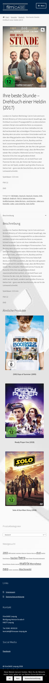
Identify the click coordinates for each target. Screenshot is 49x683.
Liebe (12, 204)
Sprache (14, 17)
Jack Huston (31, 201)
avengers (18, 553)
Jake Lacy (40, 201)
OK (10, 678)
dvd (38, 552)
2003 (5, 552)
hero (21, 557)
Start (7, 17)
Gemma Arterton (29, 198)
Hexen (31, 558)
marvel (17, 564)
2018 (9, 553)
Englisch (6, 198)
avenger (13, 553)
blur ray (34, 553)
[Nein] (46, 676)
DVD (40, 196)
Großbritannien (8, 201)
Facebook (6, 651)
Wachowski (25, 569)
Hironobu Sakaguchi (39, 558)
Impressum (10, 592)
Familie (43, 553)
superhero (16, 569)
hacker (14, 558)
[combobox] (24, 534)
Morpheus (35, 563)
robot (10, 569)
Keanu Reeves (7, 564)
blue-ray (24, 553)
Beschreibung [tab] (8, 215)
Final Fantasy (6, 558)
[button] (43, 30)
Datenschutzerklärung (15, 596)
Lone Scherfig (20, 204)
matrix (24, 563)
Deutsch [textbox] (24, 535)
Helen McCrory (20, 201)
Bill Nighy (14, 196)
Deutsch (21, 17)
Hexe (27, 558)
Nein (17, 678)
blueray (29, 553)
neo (5, 569)
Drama (35, 196)
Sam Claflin (30, 204)
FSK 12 (19, 198)
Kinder (13, 564)
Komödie (6, 204)
